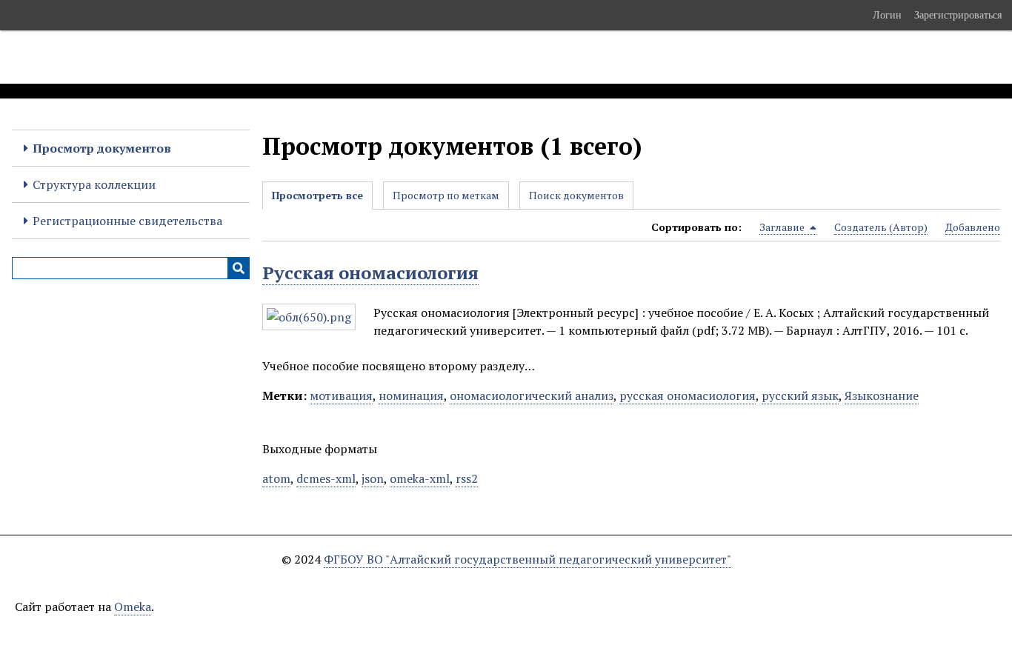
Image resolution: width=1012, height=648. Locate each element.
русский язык (800, 395)
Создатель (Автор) (881, 227)
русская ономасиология (687, 395)
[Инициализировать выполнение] (238, 268)
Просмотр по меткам (446, 195)
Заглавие (783, 227)
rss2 (467, 478)
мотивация (341, 395)
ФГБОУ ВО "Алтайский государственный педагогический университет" (527, 559)
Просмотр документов (102, 148)
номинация (411, 395)
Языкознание (882, 395)
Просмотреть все (317, 195)
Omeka (132, 606)
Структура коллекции (94, 184)
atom (276, 478)
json (373, 478)
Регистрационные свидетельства (127, 221)
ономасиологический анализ (531, 395)
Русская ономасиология (370, 272)
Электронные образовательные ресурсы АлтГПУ (276, 57)
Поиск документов (576, 195)
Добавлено (972, 227)
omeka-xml (420, 478)
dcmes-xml (326, 478)
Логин (887, 15)
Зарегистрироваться (958, 15)
